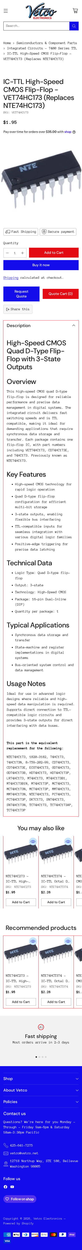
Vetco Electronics (48, 1218)
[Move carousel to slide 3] (42, 1057)
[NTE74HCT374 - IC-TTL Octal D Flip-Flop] (56, 853)
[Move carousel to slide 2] (39, 1057)
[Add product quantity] (22, 252)
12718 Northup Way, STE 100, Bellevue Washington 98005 (44, 1163)
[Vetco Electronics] (41, 11)
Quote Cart (61, 293)
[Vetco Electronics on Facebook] (5, 1187)
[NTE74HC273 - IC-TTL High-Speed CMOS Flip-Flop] (20, 853)
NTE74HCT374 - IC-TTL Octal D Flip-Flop (54, 881)
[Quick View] (33, 841)
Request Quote (21, 294)
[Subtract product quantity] (7, 252)
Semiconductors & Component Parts (47, 43)
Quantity (11, 243)
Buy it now (41, 265)
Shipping (11, 278)
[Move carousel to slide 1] (36, 1057)
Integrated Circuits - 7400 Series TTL (42, 48)
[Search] (74, 26)
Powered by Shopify (18, 1223)
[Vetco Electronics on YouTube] (12, 1187)
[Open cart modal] (75, 11)
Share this (20, 309)
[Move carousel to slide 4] (45, 1057)
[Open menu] (5, 11)
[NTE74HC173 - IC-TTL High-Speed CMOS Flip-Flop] (41, 180)
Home (7, 43)
